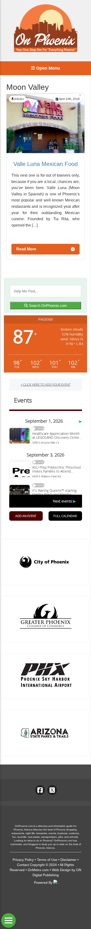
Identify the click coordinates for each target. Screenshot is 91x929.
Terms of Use (47, 860)
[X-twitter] (52, 790)
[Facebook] (40, 790)
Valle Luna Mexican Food (45, 164)
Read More (26, 249)
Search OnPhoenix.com (47, 305)
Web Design (61, 870)
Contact (23, 865)
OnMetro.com (38, 870)
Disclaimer (68, 860)
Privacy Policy (23, 860)
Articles (19, 99)
